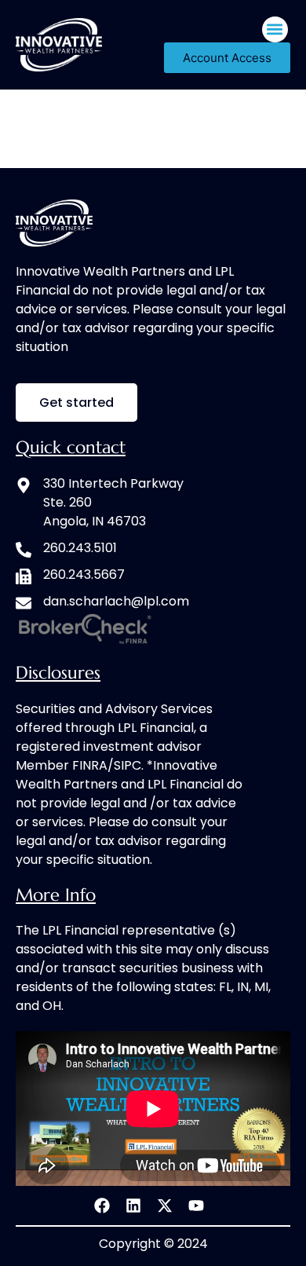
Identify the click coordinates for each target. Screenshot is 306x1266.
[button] (275, 29)
